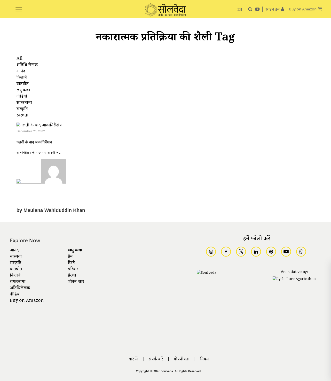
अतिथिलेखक (20, 288)
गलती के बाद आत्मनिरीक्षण (34, 142)
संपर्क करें (156, 359)
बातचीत (16, 269)
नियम (204, 359)
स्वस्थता (16, 257)
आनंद (14, 250)
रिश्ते (71, 263)
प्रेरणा (72, 275)
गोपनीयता (181, 359)
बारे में (133, 359)
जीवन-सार (76, 282)
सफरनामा (17, 282)
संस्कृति (15, 263)
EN (239, 10)
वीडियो (15, 294)
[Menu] (19, 6)
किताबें (15, 275)
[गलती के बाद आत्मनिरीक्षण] (39, 126)
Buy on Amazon (27, 301)
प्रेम (70, 257)
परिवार (73, 269)
